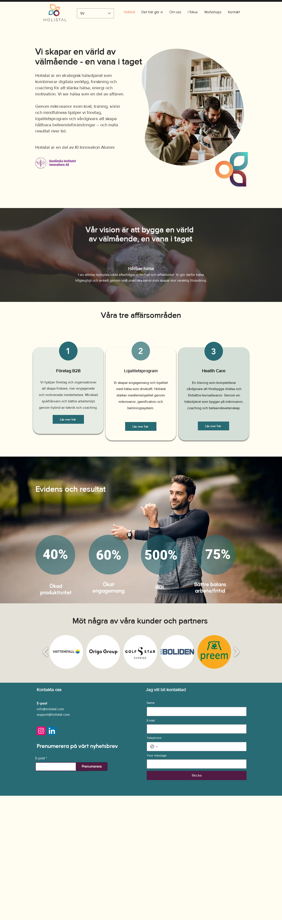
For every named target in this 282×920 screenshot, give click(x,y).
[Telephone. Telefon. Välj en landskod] (154, 746)
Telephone (154, 738)
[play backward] (45, 652)
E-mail (151, 720)
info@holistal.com (50, 709)
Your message (157, 755)
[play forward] (236, 652)
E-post (40, 758)
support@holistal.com (53, 714)
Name (151, 702)
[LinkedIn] (52, 731)
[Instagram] (41, 731)
